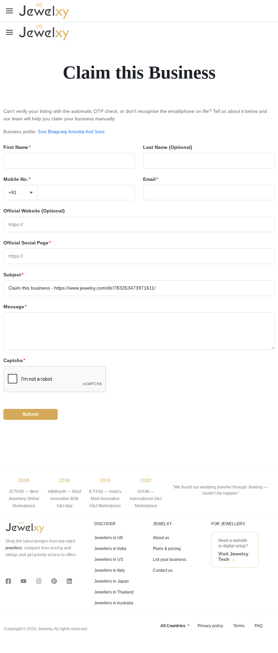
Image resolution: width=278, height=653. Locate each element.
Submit (30, 414)
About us (161, 537)
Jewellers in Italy (109, 570)
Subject (13, 274)
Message (14, 306)
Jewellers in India (110, 548)
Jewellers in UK (108, 537)
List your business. (170, 559)
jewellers (13, 548)
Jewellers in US (108, 559)
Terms (238, 625)
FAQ (258, 625)
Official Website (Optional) (34, 210)
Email (150, 179)
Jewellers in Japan (111, 581)
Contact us (163, 570)
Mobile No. (17, 179)
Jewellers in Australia (113, 603)
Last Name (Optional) (167, 147)
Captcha (14, 360)
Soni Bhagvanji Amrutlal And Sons (71, 131)
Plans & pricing (167, 548)
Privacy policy (210, 625)
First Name (17, 147)
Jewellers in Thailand (114, 592)
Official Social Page (27, 242)
